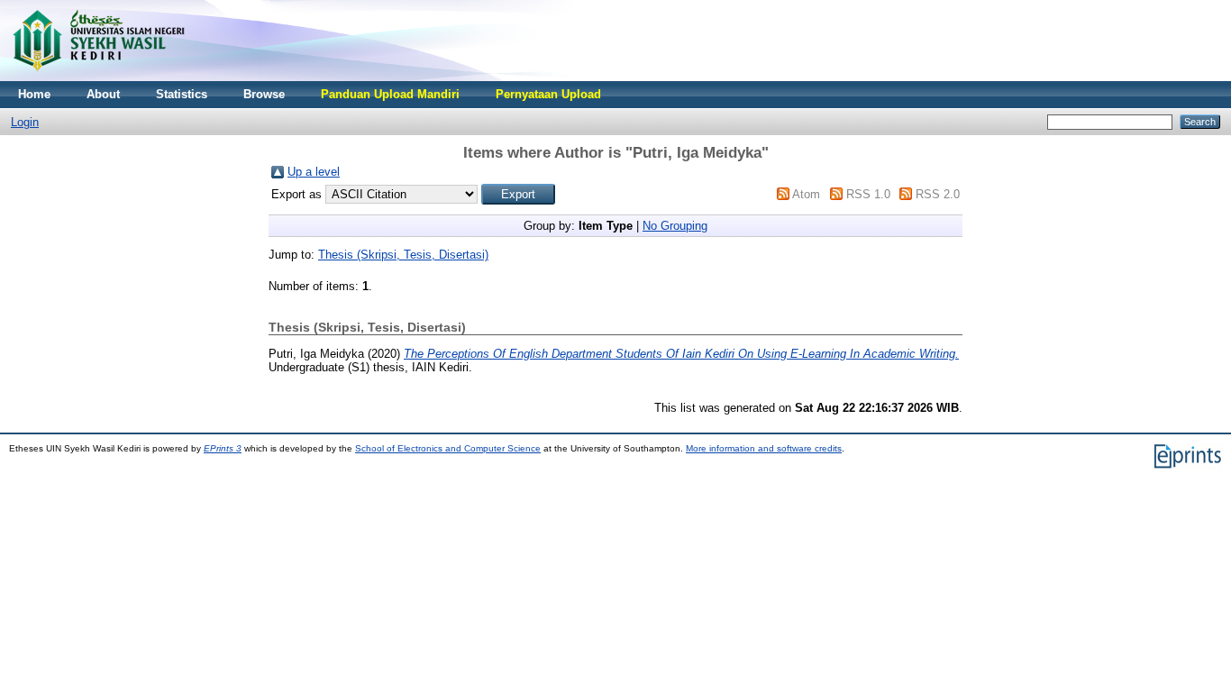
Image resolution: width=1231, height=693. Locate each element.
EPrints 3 (223, 448)
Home (34, 94)
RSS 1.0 (868, 194)
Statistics (181, 94)
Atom (806, 194)
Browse (264, 94)
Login (25, 122)
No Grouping (675, 226)
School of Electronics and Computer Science (448, 448)
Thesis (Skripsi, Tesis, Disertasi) (403, 254)
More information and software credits (764, 448)
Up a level (313, 171)
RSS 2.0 (938, 194)
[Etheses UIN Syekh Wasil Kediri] (98, 77)
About (103, 94)
